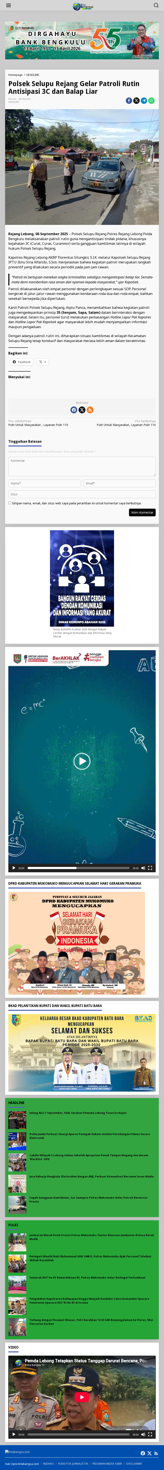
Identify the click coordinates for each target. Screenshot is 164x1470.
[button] (82, 761)
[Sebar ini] (129, 100)
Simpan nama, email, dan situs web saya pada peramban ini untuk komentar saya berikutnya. (76, 503)
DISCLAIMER (134, 1463)
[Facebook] (73, 409)
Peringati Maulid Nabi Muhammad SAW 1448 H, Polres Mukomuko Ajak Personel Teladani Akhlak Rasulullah (90, 1258)
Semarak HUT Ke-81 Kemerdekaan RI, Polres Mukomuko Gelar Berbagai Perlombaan (87, 1277)
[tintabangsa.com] (83, 6)
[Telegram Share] (144, 100)
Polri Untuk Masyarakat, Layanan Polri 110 (126, 423)
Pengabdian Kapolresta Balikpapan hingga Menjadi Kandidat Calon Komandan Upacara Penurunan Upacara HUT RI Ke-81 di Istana (89, 1300)
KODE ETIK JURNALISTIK (73, 1463)
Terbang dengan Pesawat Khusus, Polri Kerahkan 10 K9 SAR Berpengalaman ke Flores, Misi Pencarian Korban (91, 1321)
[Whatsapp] (151, 100)
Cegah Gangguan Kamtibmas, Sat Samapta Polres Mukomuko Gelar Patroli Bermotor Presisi (88, 1199)
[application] (82, 761)
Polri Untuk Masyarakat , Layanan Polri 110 (38, 423)
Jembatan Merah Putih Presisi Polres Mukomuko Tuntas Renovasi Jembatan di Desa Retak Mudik (91, 1237)
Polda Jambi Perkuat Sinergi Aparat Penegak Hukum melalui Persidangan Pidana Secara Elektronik (89, 1136)
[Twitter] (82, 409)
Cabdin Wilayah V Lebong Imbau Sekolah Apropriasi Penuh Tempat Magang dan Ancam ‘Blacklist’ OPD (88, 1157)
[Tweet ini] (136, 100)
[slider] (78, 868)
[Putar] (14, 868)
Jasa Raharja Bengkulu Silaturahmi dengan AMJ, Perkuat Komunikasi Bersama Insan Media (91, 1176)
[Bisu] (143, 868)
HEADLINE (13, 102)
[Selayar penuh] (150, 868)
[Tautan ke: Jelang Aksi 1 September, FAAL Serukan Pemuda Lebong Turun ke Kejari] (17, 1120)
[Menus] (8, 5)
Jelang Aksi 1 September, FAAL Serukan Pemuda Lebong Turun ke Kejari (78, 1112)
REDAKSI (48, 1463)
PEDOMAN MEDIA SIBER (107, 1463)
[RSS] (90, 409)
